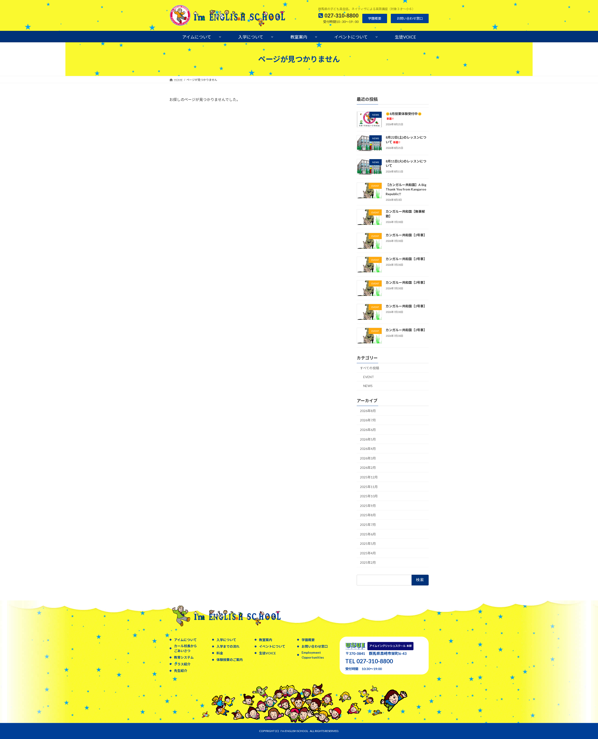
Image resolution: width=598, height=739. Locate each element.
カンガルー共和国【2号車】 (406, 235)
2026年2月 (368, 468)
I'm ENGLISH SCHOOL (294, 731)
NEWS (368, 386)
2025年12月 (369, 477)
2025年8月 (368, 515)
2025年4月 (368, 553)
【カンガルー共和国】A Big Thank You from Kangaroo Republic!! (406, 189)
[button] (374, 18)
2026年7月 (368, 420)
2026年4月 (368, 449)
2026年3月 (368, 458)
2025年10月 (369, 496)
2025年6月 (368, 534)
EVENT (368, 377)
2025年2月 (368, 563)
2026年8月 (368, 411)
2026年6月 (368, 430)
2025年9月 (368, 506)
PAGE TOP (580, 712)
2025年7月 (368, 525)
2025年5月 (368, 543)
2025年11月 (369, 487)
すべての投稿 (369, 368)
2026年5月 (368, 439)
